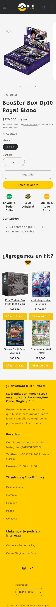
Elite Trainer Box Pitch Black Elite (15, 302)
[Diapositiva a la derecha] (35, 86)
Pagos (10, 510)
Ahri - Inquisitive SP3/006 (41, 302)
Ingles (12, 147)
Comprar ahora (28, 184)
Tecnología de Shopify (38, 605)
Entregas (11, 503)
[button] (4, 7)
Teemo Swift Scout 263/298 (15, 351)
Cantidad (7, 154)
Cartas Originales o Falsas (22, 553)
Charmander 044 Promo (41, 351)
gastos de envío (30, 124)
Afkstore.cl (21, 605)
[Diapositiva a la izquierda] (20, 86)
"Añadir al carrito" (16, 316)
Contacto (11, 518)
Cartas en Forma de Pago (21, 545)
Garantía (11, 495)
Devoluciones (14, 487)
